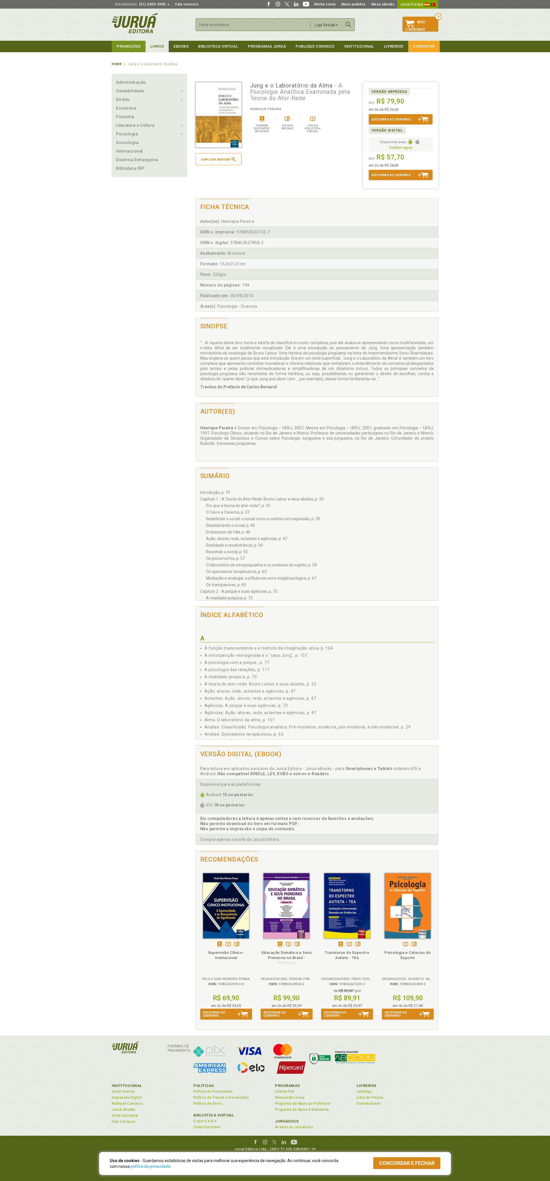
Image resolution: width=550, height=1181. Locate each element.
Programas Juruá (267, 46)
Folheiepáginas (237, 944)
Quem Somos (123, 1092)
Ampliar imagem (215, 159)
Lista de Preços (370, 1098)
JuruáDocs (287, 1121)
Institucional (359, 46)
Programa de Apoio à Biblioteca (302, 1110)
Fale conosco (187, 4)
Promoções (129, 46)
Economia (126, 108)
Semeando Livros (290, 1098)
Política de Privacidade (213, 1092)
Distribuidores (369, 1104)
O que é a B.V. (205, 1121)
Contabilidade (130, 91)
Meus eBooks (383, 4)
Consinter (424, 46)
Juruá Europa (412, 4)
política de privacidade (150, 1166)
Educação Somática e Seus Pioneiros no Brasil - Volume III (287, 957)
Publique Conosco (315, 46)
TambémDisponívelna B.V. (228, 944)
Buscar (348, 25)
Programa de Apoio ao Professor (303, 1104)
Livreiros (393, 46)
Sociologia (127, 142)
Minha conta (325, 4)
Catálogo (364, 1092)
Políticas (203, 1085)
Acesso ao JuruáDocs (294, 1127)
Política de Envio (207, 1104)
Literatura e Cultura (135, 125)
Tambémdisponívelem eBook (220, 944)
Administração (131, 82)
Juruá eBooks (123, 1110)
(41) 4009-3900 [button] (141, 4)
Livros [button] (157, 46)
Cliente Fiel (284, 1092)
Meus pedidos (353, 4)
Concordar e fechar (407, 1163)
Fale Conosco (123, 1122)
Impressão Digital (127, 1098)
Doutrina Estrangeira (137, 159)
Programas (287, 1085)
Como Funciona (206, 1127)
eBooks (181, 46)
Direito (123, 99)
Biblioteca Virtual (213, 1115)
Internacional (129, 151)
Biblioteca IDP (130, 168)
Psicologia (127, 134)
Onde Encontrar (125, 1116)
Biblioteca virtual (218, 46)
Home (116, 64)
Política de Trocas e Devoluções (221, 1098)
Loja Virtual (325, 25)
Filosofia (125, 116)
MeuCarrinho (415, 26)
